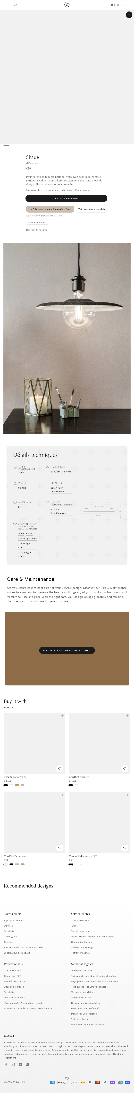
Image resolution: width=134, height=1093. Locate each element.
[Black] (6, 785)
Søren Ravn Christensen (57, 490)
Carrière (8, 926)
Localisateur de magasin (17, 953)
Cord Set (79, 777)
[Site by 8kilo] (23, 1082)
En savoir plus (33, 190)
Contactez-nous (80, 920)
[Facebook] (6, 1065)
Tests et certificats (14, 998)
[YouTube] (20, 1065)
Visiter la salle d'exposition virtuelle (23, 947)
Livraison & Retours (81, 971)
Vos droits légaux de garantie (87, 1025)
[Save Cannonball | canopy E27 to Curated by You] (124, 848)
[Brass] (17, 785)
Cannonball (83, 856)
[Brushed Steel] (17, 864)
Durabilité (9, 931)
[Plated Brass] (23, 864)
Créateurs (9, 942)
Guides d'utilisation (81, 942)
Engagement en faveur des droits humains (94, 981)
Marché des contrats (15, 981)
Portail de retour (80, 931)
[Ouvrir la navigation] (8, 5)
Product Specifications (58, 511)
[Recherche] (126, 5)
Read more (10, 1058)
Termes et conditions (83, 992)
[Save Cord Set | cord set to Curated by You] (124, 768)
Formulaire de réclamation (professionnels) (28, 1008)
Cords (29, 533)
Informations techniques (58, 190)
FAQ (73, 926)
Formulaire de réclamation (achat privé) (93, 937)
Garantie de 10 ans (81, 998)
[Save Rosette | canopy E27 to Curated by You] (59, 768)
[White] (11, 785)
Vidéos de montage (82, 947)
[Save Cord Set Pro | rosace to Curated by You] (59, 848)
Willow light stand (24, 554)
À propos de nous (14, 920)
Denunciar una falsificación (85, 1008)
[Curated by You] (14, 5)
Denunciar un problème (84, 1014)
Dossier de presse (14, 987)
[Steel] (23, 785)
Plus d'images (82, 190)
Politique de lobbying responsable (90, 987)
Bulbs (21, 533)
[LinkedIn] (27, 1065)
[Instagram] (13, 1065)
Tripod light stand (24, 546)
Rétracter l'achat (80, 953)
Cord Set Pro (15, 856)
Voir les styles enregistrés (91, 209)
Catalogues (10, 937)
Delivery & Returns (36, 230)
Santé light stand (27, 539)
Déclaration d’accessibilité (85, 1003)
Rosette (15, 777)
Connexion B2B (12, 976)
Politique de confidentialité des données (93, 976)
